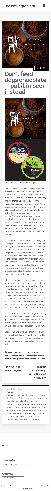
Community (19, 352)
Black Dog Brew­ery (37, 198)
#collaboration (30, 356)
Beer (9, 352)
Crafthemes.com (26, 489)
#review (42, 359)
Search (5, 445)
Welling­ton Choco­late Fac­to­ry (23, 201)
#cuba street (31, 359)
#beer (7, 356)
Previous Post (12, 366)
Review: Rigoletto (14, 370)
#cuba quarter (17, 359)
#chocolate (16, 356)
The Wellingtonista (19, 6)
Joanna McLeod (13, 395)
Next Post (40, 366)
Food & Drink (32, 352)
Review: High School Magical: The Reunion (37, 374)
